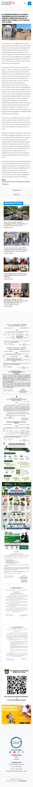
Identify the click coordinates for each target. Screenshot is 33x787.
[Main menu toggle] (29, 3)
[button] (25, 3)
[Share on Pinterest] (5, 184)
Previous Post (16, 190)
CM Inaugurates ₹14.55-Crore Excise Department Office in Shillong (15, 275)
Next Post (16, 194)
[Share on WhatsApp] (20, 182)
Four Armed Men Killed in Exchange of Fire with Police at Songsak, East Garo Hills (16, 223)
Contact (16, 759)
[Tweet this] (12, 182)
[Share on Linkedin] (27, 182)
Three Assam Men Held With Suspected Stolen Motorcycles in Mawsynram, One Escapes (16, 249)
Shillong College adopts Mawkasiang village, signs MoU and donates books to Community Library (16, 301)
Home (16, 757)
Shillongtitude (23, 781)
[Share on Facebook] (5, 182)
